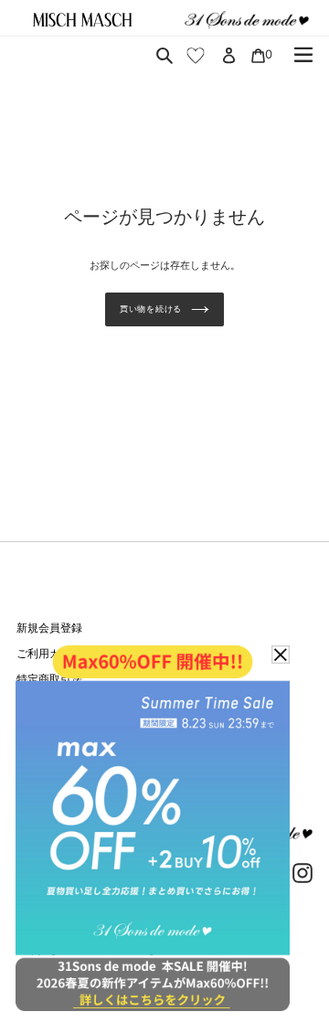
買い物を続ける (151, 309)
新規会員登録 (49, 627)
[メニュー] (303, 55)
